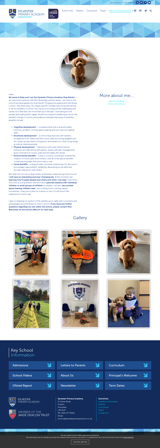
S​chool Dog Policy (116, 104)
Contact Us (103, 413)
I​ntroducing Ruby (116, 101)
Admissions (20, 365)
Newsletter (68, 385)
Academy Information (108, 401)
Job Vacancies (115, 3)
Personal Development (120, 10)
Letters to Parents (73, 365)
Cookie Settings (128, 437)
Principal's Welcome (123, 375)
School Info (67, 10)
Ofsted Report (22, 385)
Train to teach (129, 3)
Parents (79, 10)
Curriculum (91, 10)
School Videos (22, 375)
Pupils (103, 10)
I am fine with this (80, 442)
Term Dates (117, 385)
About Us (67, 375)
